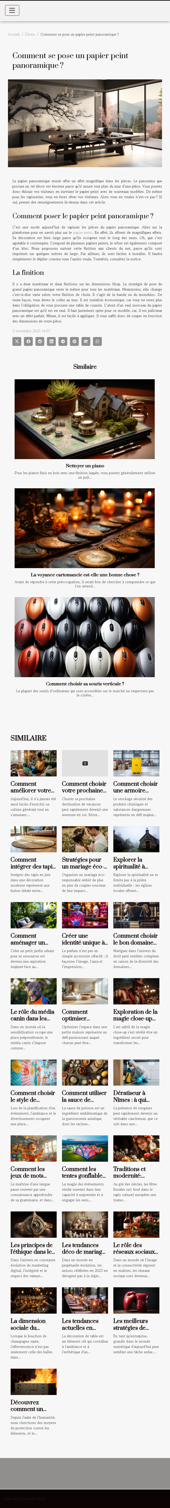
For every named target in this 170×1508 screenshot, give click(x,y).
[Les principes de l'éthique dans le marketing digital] (34, 1224)
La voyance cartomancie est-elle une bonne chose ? (85, 575)
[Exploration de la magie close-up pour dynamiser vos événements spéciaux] (136, 990)
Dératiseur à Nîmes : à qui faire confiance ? (134, 1100)
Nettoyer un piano (85, 466)
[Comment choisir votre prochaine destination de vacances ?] (85, 762)
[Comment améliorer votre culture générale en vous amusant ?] (34, 762)
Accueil (14, 34)
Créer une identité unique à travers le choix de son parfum (83, 946)
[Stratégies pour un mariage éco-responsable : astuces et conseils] (85, 838)
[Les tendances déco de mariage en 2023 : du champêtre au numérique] (85, 1224)
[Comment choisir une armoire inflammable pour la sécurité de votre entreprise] (136, 762)
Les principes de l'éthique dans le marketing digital (32, 1252)
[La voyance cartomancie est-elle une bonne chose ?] (85, 528)
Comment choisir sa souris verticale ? (85, 684)
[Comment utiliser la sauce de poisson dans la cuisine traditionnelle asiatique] (85, 1072)
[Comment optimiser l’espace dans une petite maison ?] (85, 990)
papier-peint (83, 232)
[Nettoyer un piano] (85, 419)
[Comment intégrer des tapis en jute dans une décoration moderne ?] (34, 838)
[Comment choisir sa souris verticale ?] (85, 637)
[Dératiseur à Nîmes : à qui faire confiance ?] (136, 1072)
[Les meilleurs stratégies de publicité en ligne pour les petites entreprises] (136, 1300)
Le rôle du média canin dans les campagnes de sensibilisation (32, 1022)
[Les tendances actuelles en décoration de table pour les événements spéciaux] (85, 1300)
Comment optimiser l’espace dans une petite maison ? (84, 1022)
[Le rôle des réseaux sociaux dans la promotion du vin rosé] (136, 1224)
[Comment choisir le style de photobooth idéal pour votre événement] (34, 1072)
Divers (30, 34)
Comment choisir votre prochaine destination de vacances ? (84, 794)
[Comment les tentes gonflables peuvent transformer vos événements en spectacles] (85, 1148)
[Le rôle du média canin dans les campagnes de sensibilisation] (34, 990)
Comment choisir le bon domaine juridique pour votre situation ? (135, 946)
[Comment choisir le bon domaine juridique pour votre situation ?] (136, 914)
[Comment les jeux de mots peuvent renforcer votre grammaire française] (34, 1148)
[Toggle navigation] (12, 10)
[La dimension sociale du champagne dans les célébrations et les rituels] (34, 1300)
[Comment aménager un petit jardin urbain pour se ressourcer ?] (34, 914)
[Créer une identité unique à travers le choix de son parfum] (85, 914)
